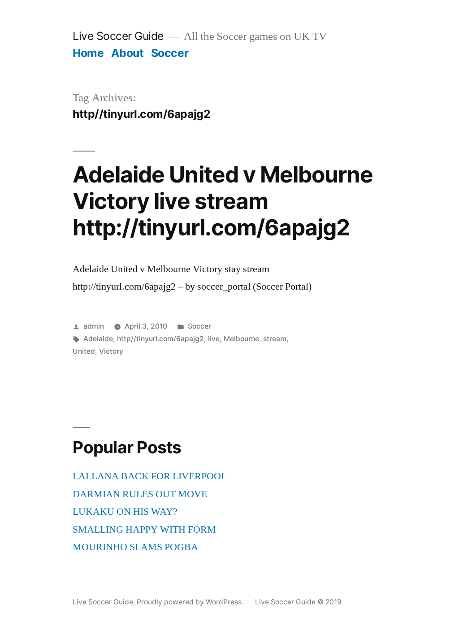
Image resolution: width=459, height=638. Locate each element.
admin (93, 326)
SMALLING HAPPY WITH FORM (144, 529)
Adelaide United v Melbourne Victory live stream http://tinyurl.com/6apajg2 (222, 201)
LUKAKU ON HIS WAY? (125, 511)
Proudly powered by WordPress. (191, 602)
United (84, 351)
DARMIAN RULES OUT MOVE (140, 494)
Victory (111, 351)
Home (88, 53)
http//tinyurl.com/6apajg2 (160, 338)
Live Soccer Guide (118, 36)
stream (274, 338)
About (127, 53)
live (214, 338)
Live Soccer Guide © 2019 (298, 602)
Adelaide (98, 338)
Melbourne (241, 338)
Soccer (169, 53)
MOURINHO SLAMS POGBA (135, 547)
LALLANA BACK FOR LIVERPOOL (150, 476)
